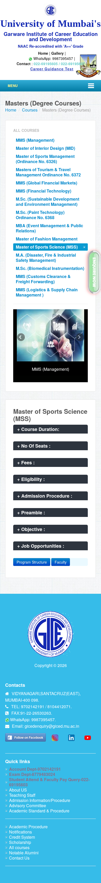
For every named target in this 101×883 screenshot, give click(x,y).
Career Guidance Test (52, 68)
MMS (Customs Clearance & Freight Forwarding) (43, 279)
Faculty (61, 562)
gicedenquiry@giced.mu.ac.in (52, 726)
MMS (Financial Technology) (43, 191)
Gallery (57, 53)
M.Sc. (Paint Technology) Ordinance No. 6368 (40, 214)
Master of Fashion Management (46, 239)
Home (43, 53)
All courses (19, 847)
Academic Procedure (28, 827)
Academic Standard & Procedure (39, 811)
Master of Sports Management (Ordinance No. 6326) (45, 158)
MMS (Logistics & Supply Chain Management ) (47, 292)
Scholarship (20, 842)
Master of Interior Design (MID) (45, 148)
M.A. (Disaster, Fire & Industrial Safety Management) (46, 257)
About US (18, 790)
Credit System (22, 837)
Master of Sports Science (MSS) (47, 247)
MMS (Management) (35, 140)
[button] (21, 337)
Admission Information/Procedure (39, 800)
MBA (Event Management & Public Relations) (49, 228)
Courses (30, 110)
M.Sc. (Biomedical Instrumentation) (50, 268)
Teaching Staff (22, 795)
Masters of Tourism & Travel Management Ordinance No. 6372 (48, 172)
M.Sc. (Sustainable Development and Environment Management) (47, 201)
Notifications (20, 832)
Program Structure (32, 562)
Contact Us (19, 858)
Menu (13, 85)
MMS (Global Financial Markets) (46, 183)
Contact (24, 63)
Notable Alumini (24, 853)
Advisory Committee (27, 805)
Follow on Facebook (28, 737)
